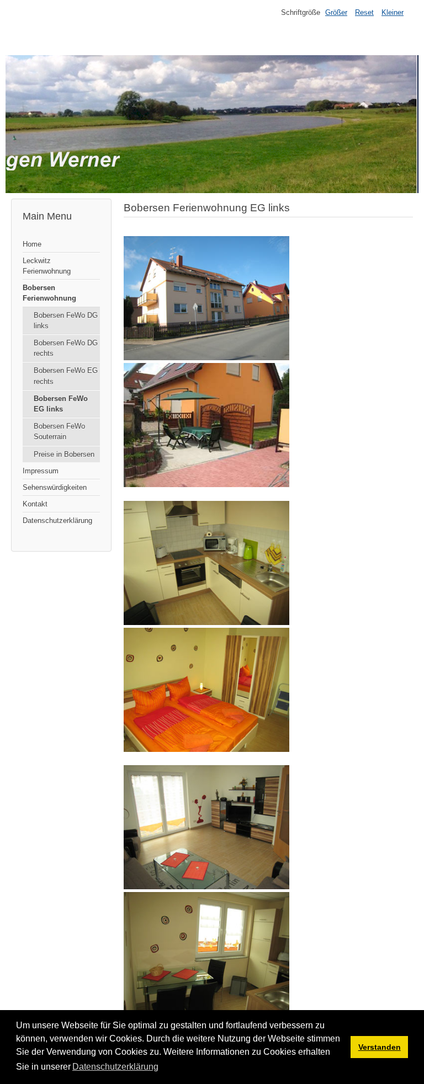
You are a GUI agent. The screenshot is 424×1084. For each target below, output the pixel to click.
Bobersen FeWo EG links (61, 403)
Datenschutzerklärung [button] (115, 1066)
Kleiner (392, 12)
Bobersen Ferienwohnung (49, 293)
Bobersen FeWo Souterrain (59, 431)
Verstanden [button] (379, 1047)
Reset (364, 12)
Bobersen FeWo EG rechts (66, 375)
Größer (336, 12)
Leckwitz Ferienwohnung (47, 266)
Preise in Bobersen (64, 454)
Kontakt (35, 504)
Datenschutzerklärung (57, 520)
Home (32, 244)
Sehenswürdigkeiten (55, 487)
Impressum (41, 471)
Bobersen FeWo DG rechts (66, 348)
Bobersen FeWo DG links (66, 320)
